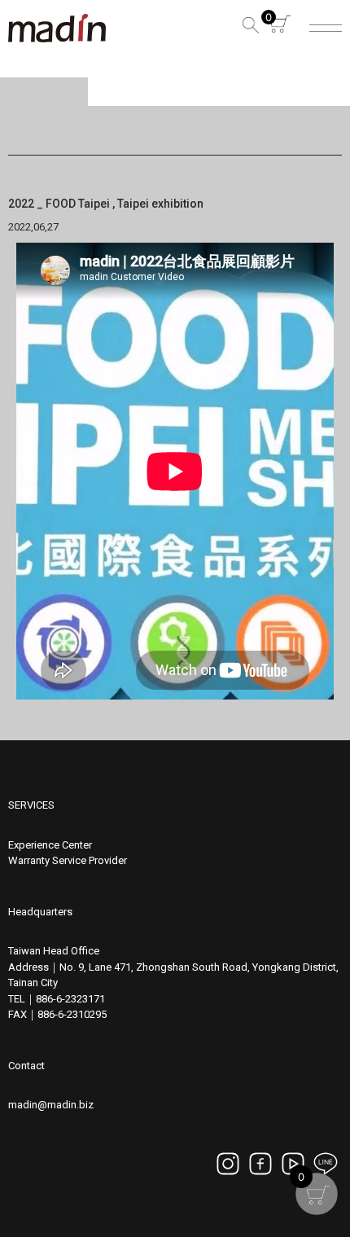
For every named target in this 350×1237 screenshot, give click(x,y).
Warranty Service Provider (67, 860)
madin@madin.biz (51, 1105)
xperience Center (53, 845)
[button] (247, 28)
